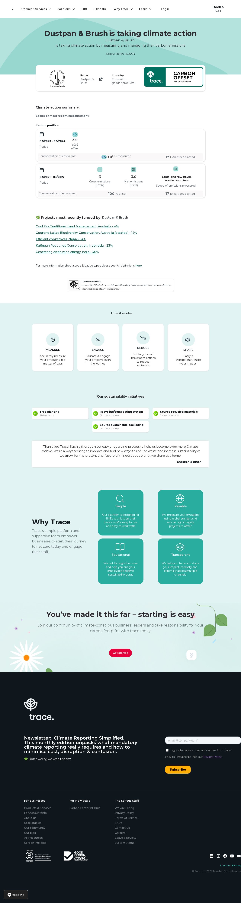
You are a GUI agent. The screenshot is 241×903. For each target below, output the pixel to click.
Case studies (32, 823)
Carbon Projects (35, 843)
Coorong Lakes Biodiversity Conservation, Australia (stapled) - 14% (86, 233)
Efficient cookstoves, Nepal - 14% (61, 239)
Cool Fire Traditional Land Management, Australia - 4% (77, 226)
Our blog (30, 833)
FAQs (118, 823)
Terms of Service (126, 818)
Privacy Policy (124, 813)
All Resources (33, 837)
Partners (100, 9)
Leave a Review (125, 837)
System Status (124, 843)
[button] (36, 9)
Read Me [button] (18, 895)
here (138, 265)
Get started (120, 653)
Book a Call (218, 9)
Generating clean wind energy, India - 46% (67, 252)
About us (30, 818)
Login (165, 9)
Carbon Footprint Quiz (84, 808)
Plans (84, 9)
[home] (12, 9)
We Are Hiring (124, 808)
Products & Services (37, 808)
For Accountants (35, 813)
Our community (34, 827)
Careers (120, 833)
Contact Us (122, 827)
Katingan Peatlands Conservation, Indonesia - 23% (74, 245)
